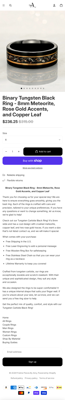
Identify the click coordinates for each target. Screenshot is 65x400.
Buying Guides (10, 342)
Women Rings (10, 331)
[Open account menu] (54, 5)
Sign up (32, 361)
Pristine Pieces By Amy (26, 373)
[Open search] (10, 5)
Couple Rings (9, 324)
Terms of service (46, 378)
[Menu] (3, 5)
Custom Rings (10, 335)
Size (5, 133)
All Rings (7, 321)
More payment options (32, 168)
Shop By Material (11, 338)
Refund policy (17, 378)
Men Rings (8, 328)
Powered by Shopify (47, 373)
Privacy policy (31, 378)
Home (6, 317)
